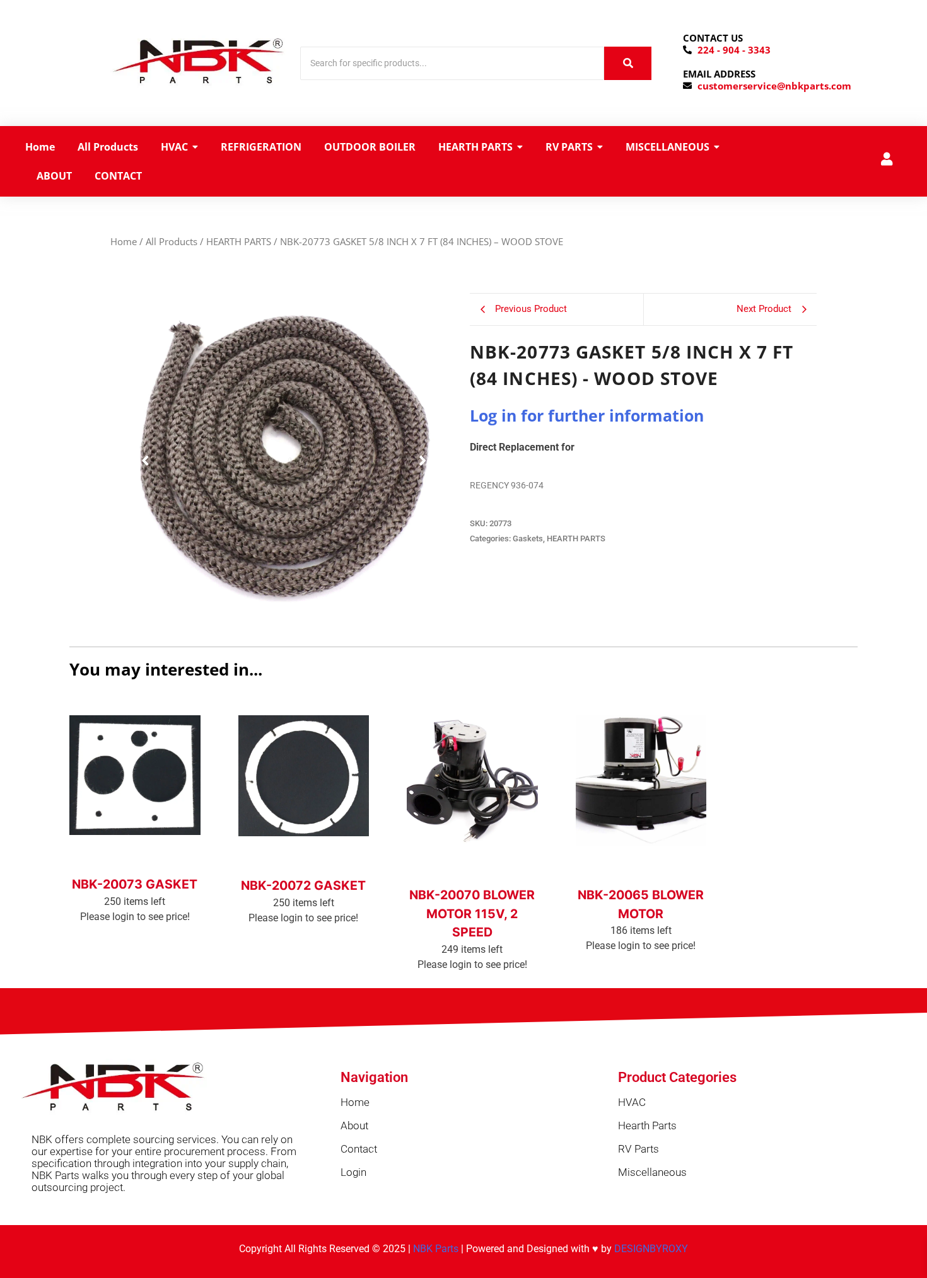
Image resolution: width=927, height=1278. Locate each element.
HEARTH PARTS (238, 241)
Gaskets (528, 538)
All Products (171, 241)
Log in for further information (587, 415)
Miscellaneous (652, 1172)
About (354, 1125)
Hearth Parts (647, 1125)
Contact (359, 1149)
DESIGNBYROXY (651, 1249)
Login (353, 1172)
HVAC (632, 1102)
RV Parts (638, 1149)
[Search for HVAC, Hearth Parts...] (627, 63)
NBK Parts (435, 1249)
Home (123, 241)
